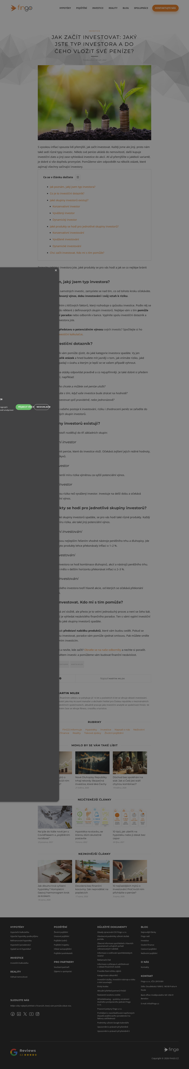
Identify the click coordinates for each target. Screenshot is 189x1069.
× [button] (56, 270)
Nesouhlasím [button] (43, 407)
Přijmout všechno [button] (25, 407)
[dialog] (94, 534)
